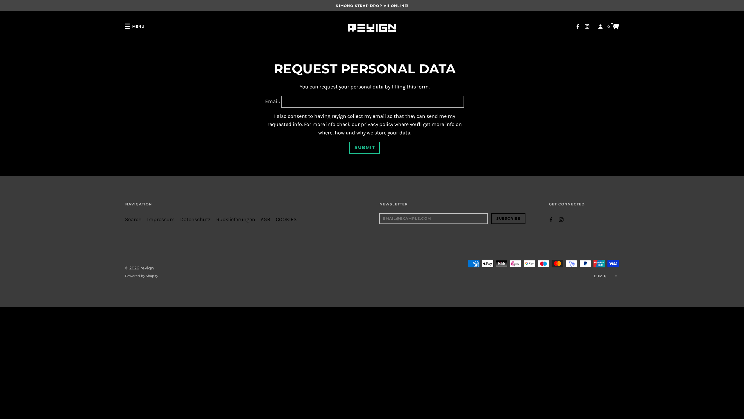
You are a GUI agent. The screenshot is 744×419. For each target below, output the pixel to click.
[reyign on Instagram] (587, 26)
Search (133, 219)
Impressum (161, 219)
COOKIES (286, 219)
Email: (272, 101)
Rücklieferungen (235, 219)
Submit (365, 147)
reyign (147, 268)
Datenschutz (195, 219)
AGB (265, 219)
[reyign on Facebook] (577, 26)
